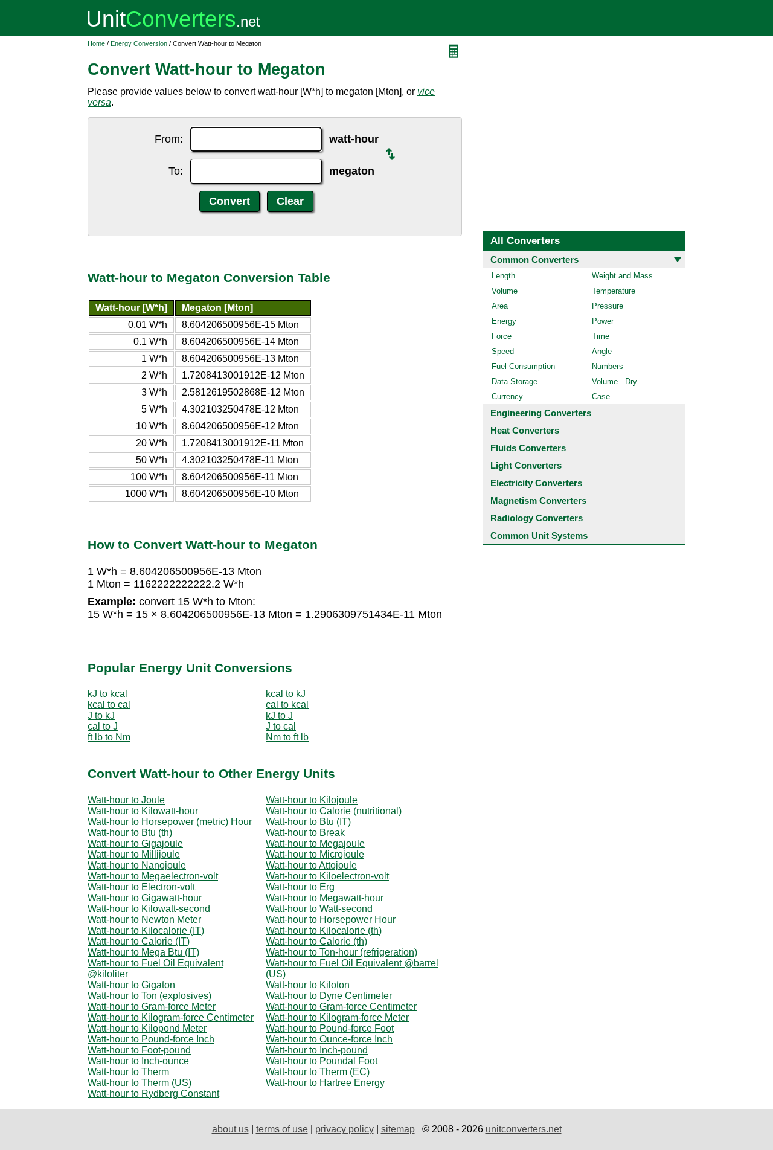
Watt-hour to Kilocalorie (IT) (146, 930)
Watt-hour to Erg (300, 887)
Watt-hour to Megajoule (315, 843)
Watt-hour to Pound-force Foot (330, 1028)
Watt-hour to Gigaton (131, 985)
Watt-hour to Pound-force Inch (151, 1039)
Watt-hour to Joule (126, 800)
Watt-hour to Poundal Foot (321, 1061)
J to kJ (101, 715)
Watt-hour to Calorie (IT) (139, 941)
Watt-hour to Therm (128, 1072)
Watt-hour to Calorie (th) (316, 941)
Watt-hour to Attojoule (311, 865)
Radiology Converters (536, 518)
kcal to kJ (286, 694)
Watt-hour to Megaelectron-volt (153, 876)
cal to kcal (287, 704)
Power (603, 321)
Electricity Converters (536, 483)
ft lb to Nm (109, 737)
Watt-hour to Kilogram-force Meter (337, 1017)
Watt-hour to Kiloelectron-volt (327, 876)
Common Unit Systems (539, 535)
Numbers (607, 366)
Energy (504, 321)
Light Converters (526, 465)
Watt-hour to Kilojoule (312, 800)
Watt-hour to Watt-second (319, 909)
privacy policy (344, 1129)
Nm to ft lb (287, 737)
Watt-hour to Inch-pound (317, 1050)
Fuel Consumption (523, 366)
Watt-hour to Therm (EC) (318, 1072)
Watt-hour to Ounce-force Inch (329, 1039)
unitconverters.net (524, 1129)
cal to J (103, 726)
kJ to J (279, 715)
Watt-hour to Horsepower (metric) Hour (170, 822)
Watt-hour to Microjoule (315, 854)
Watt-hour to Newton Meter (144, 919)
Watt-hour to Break (305, 832)
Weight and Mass (622, 275)
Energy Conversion (139, 43)
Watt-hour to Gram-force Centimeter (341, 1006)
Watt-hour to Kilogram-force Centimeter (171, 1017)
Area (500, 305)
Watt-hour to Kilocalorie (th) (324, 930)
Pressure (607, 305)
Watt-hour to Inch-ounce (138, 1061)
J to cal (281, 726)
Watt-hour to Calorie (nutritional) (334, 811)
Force (502, 336)
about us (230, 1129)
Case (601, 396)
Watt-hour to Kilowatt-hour (143, 811)
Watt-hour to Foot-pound (139, 1050)
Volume (505, 290)
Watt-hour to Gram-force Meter (152, 1006)
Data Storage (514, 381)
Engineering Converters (540, 413)
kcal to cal (109, 704)
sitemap (398, 1129)
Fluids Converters (528, 448)
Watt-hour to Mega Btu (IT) (143, 952)
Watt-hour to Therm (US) (139, 1083)
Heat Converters (524, 430)
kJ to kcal (107, 694)
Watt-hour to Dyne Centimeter (329, 996)
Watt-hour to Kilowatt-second (149, 909)
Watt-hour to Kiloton (308, 985)
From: (169, 139)
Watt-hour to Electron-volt (141, 887)
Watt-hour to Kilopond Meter (147, 1028)
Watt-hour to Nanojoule (137, 865)
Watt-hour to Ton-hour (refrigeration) (341, 952)
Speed (503, 351)
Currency (507, 396)
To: (175, 171)
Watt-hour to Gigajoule (135, 843)
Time (600, 336)
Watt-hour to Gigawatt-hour (145, 898)
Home (96, 43)
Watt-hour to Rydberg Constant (153, 1093)
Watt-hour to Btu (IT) (308, 822)
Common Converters (534, 259)
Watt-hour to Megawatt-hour (324, 898)
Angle (602, 351)
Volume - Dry (614, 381)
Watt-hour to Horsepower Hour (331, 919)
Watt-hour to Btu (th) (130, 832)
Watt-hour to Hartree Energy (325, 1083)
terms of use (282, 1129)
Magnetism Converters (538, 500)
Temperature (613, 290)
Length (503, 275)
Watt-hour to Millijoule (134, 854)
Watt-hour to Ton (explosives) (149, 996)
